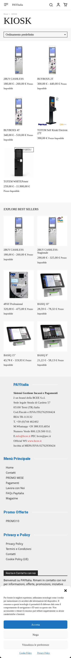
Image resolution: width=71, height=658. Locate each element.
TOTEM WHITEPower (16, 181)
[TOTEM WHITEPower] (19, 162)
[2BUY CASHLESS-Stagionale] (52, 231)
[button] (65, 590)
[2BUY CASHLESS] (19, 60)
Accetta (35, 624)
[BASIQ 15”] (19, 336)
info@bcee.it (23, 436)
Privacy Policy (43, 653)
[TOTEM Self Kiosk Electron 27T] (52, 111)
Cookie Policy (25, 653)
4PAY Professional (13, 304)
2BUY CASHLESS (14, 79)
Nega (36, 634)
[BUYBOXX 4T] (19, 111)
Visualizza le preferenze (35, 644)
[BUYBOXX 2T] (52, 60)
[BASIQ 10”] (52, 285)
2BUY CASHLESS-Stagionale (47, 251)
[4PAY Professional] (19, 285)
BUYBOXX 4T (12, 130)
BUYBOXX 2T (45, 79)
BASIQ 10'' (43, 304)
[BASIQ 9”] (52, 336)
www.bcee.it (34, 440)
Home (6, 14)
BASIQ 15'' (10, 355)
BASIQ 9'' (42, 355)
